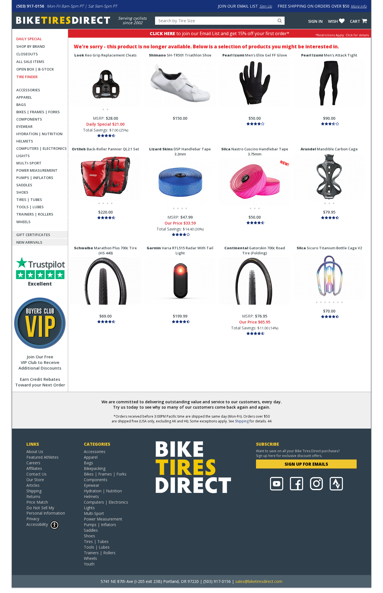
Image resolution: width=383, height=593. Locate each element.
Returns (33, 496)
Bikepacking (94, 468)
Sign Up (265, 6)
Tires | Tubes (29, 199)
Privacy (32, 518)
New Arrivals (29, 242)
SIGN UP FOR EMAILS (306, 464)
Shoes (22, 192)
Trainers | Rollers (34, 214)
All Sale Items (30, 61)
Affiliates (34, 468)
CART (355, 21)
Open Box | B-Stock (35, 69)
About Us (34, 451)
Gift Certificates (33, 234)
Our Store (35, 479)
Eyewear (24, 126)
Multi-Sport (28, 163)
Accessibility (37, 524)
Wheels (23, 221)
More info (359, 6)
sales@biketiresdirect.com (258, 581)
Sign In (315, 21)
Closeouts (27, 53)
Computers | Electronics (41, 148)
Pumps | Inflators (34, 177)
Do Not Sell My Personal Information (45, 510)
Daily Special (29, 38)
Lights (23, 155)
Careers (33, 462)
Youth (89, 564)
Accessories (28, 89)
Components (29, 119)
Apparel (24, 97)
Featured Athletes (42, 457)
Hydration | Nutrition (39, 133)
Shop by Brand (30, 46)
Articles (33, 485)
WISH (333, 21)
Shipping (242, 421)
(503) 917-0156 (30, 6)
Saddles (24, 184)
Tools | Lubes (30, 206)
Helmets (24, 141)
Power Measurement (36, 170)
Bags (21, 104)
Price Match (37, 502)
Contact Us (36, 474)
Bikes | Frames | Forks (38, 111)
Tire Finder (27, 76)
